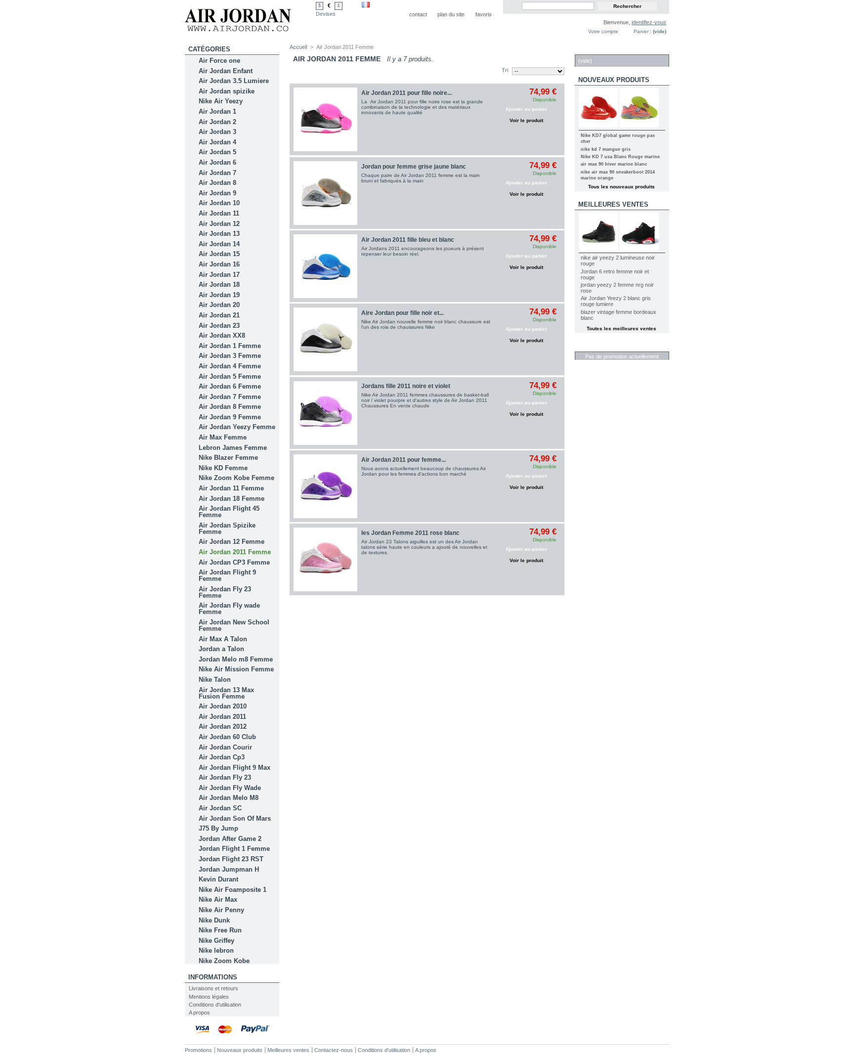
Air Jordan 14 (219, 244)
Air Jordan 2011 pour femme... (403, 459)
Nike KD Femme (223, 468)
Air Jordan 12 (219, 223)
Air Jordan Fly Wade (230, 788)
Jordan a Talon (221, 649)
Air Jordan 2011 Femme (235, 552)
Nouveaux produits (613, 80)
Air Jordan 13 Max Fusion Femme (226, 693)
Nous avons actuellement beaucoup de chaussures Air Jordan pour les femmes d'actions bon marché (423, 471)
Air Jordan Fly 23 (225, 777)
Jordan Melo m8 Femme (236, 659)
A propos (199, 1012)
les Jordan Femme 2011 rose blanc (410, 532)
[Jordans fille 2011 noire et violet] (325, 413)
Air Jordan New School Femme (234, 625)
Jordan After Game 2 (230, 838)
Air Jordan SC (220, 808)
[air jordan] (238, 30)
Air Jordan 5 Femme (230, 376)
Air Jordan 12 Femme (231, 541)
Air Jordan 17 (219, 274)
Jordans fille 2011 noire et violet (405, 386)
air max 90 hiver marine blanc (614, 164)
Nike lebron (216, 950)
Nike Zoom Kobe (224, 961)
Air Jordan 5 (217, 152)
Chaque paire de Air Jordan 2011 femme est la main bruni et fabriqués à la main (420, 178)
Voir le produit (526, 120)
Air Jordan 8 (217, 182)
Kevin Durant (218, 879)
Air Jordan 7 (217, 172)
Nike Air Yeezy (221, 101)
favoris (483, 14)
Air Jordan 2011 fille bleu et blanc (407, 239)
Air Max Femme (223, 437)
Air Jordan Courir (225, 747)
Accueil (298, 47)
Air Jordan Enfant (226, 71)
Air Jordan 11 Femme (231, 488)
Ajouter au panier (526, 109)
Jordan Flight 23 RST (231, 859)
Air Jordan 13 (219, 233)
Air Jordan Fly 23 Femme (225, 592)
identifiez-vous (649, 22)
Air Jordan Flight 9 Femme (227, 575)
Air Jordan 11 (219, 213)
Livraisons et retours (213, 988)
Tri (505, 70)
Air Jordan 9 (217, 193)
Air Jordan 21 (219, 315)
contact (418, 14)
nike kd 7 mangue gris (606, 149)
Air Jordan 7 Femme (230, 396)
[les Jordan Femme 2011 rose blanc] (325, 559)
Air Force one (219, 60)
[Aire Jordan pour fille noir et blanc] (325, 339)
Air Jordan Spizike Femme (227, 528)
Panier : (642, 31)
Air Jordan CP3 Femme (234, 562)
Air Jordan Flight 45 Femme (229, 512)
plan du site (451, 14)
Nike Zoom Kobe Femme (236, 478)
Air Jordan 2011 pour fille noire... (406, 92)
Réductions (599, 346)
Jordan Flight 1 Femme (234, 848)
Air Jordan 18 (219, 284)
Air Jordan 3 (217, 131)
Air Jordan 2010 (223, 706)
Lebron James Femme (233, 447)
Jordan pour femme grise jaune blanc (413, 166)
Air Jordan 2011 (222, 716)
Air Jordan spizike (227, 91)
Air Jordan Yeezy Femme (237, 427)
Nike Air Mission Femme (236, 669)
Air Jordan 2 (217, 122)
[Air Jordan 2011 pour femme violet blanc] (325, 486)
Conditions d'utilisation (215, 1005)
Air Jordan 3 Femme (230, 355)
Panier (590, 49)
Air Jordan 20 (219, 304)
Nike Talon (215, 679)
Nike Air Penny (221, 910)
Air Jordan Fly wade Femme (229, 609)
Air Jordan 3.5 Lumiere (234, 81)
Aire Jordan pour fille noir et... (402, 312)
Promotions (198, 1050)
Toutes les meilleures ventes (621, 328)
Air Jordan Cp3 (222, 757)
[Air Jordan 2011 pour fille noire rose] (325, 119)
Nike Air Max (218, 899)
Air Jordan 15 (219, 254)
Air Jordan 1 (217, 111)
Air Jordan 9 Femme (230, 417)
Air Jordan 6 (217, 162)
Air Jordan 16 (219, 264)
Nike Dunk (214, 920)
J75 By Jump (218, 828)
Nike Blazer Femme (228, 457)
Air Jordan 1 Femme (230, 346)
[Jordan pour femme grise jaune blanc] (325, 193)
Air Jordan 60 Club (227, 737)
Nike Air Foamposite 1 (232, 889)
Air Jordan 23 (219, 325)
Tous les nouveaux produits (621, 186)
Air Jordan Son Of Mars (235, 818)
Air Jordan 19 (219, 295)
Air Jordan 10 (219, 203)
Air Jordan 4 (217, 142)
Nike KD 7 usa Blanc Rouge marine (620, 156)
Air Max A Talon (223, 639)
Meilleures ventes (613, 204)
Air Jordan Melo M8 (228, 797)
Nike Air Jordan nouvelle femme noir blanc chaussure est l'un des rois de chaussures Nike (425, 324)
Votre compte (603, 31)
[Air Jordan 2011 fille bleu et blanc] (325, 266)
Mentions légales (209, 997)
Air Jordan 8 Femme (230, 406)
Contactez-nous (333, 1050)
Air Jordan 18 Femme (231, 498)
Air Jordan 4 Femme (230, 366)
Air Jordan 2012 (223, 726)
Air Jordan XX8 (222, 335)
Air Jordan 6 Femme (230, 386)
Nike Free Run (220, 930)
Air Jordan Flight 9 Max (234, 767)
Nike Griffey (216, 940)
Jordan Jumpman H (229, 869)
